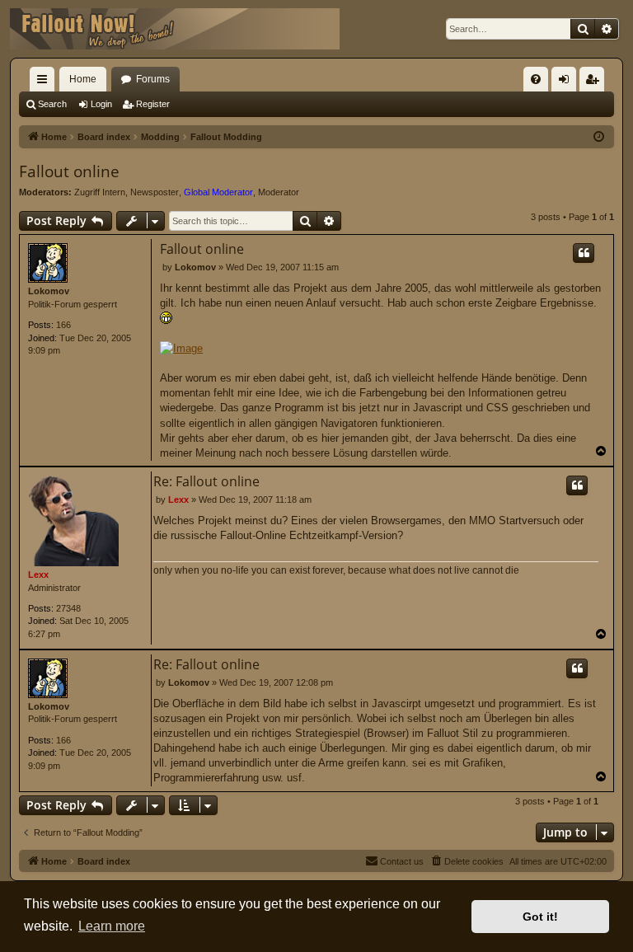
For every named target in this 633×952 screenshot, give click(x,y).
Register (153, 104)
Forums (153, 79)
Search (52, 104)
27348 (68, 608)
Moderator (278, 192)
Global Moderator (218, 192)
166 (63, 325)
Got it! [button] (540, 916)
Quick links (45, 82)
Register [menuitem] (595, 82)
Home (82, 79)
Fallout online (69, 171)
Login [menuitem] (567, 82)
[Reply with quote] (583, 253)
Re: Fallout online (206, 481)
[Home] (175, 29)
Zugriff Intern (99, 192)
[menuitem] (535, 79)
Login (101, 104)
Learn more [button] (111, 926)
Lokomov (48, 291)
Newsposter (154, 192)
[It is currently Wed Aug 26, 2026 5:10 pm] (598, 137)
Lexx (38, 574)
